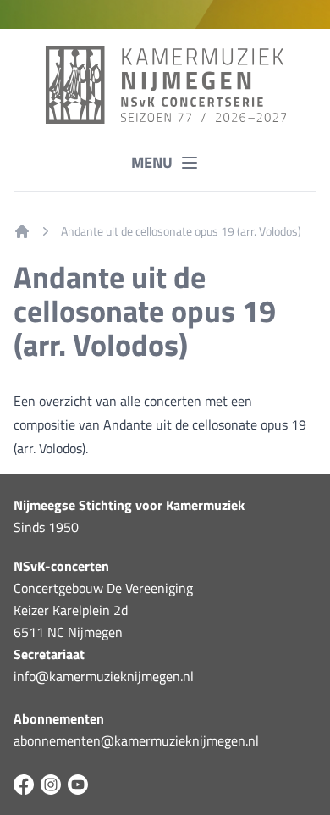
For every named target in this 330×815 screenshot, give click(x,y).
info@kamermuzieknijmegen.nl (104, 676)
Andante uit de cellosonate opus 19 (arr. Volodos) (181, 231)
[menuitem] (22, 231)
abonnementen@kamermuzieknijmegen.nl (136, 740)
